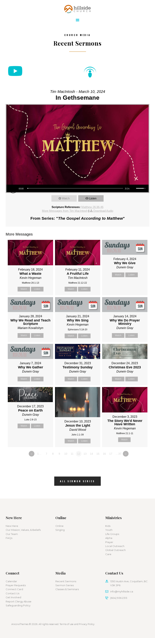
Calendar (11, 581)
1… (39, 453)
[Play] (13, 189)
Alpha (108, 537)
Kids (107, 525)
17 (110, 453)
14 (91, 453)
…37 (118, 453)
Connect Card (14, 589)
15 (97, 453)
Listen (92, 198)
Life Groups (112, 533)
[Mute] (133, 188)
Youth (108, 529)
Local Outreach (114, 546)
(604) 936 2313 (118, 597)
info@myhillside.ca (121, 591)
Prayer (109, 542)
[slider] (75, 188)
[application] (77, 188)
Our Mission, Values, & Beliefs (23, 529)
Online (59, 525)
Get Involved (13, 597)
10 (65, 453)
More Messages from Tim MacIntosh (65, 210)
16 (104, 453)
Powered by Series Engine (135, 464)
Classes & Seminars (67, 589)
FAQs (9, 537)
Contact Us (12, 593)
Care (108, 554)
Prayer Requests (16, 585)
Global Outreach (115, 550)
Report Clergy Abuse (18, 601)
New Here (12, 525)
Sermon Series (64, 585)
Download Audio (103, 210)
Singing (60, 529)
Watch (66, 198)
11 (72, 453)
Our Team (12, 533)
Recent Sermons (65, 581)
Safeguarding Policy (18, 605)
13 (85, 453)
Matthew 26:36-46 (92, 207)
